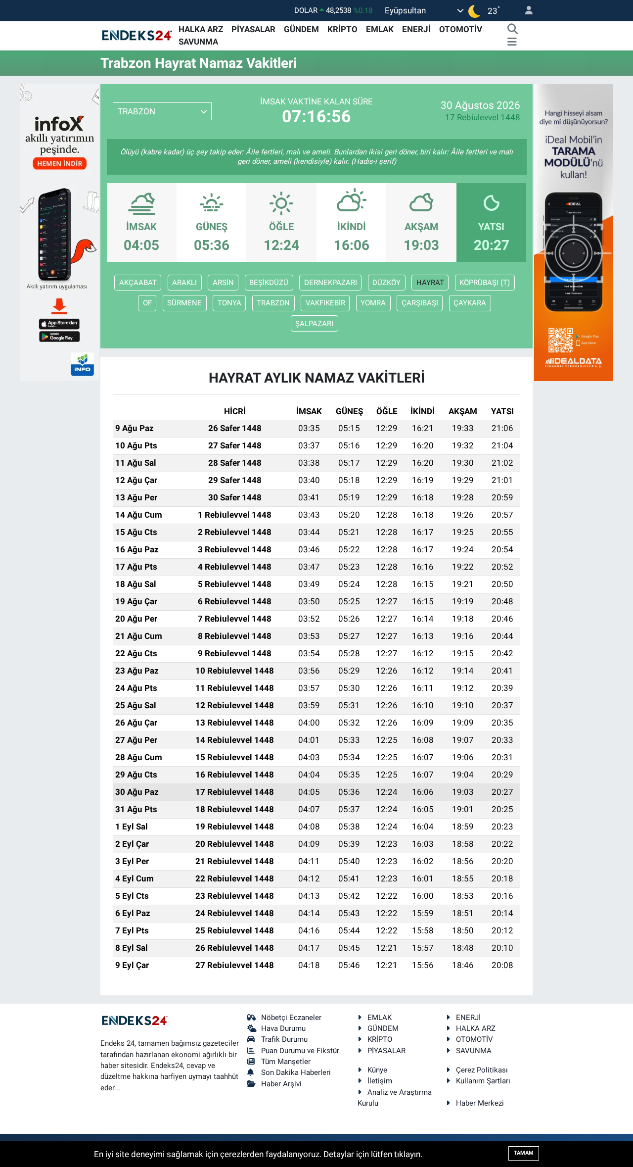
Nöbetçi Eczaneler (291, 1017)
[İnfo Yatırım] (59, 232)
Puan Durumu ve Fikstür (300, 1050)
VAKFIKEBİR (325, 302)
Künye (377, 1070)
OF (147, 302)
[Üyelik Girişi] (525, 10)
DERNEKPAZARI (330, 282)
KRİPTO (342, 29)
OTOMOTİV (460, 29)
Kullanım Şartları (483, 1080)
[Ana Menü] (512, 42)
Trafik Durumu (284, 1039)
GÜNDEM (301, 29)
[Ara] (512, 29)
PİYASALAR (253, 29)
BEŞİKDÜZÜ (268, 282)
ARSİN (223, 282)
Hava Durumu (283, 1028)
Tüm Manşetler (286, 1061)
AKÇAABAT (138, 282)
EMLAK (380, 29)
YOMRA (373, 302)
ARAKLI (184, 282)
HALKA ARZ (201, 29)
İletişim (379, 1080)
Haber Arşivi (281, 1083)
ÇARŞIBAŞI (420, 302)
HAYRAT (430, 282)
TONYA (229, 302)
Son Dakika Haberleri (296, 1072)
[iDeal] (573, 232)
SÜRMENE (184, 302)
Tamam (524, 1153)
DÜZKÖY (386, 282)
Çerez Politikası (482, 1070)
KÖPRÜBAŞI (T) (484, 282)
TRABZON (273, 302)
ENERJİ (416, 29)
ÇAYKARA (469, 302)
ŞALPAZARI (314, 323)
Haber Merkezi (480, 1103)
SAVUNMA (198, 42)
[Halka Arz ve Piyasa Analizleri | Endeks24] (137, 35)
